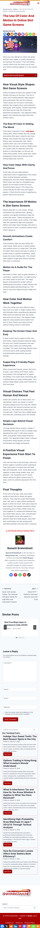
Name (7, 689)
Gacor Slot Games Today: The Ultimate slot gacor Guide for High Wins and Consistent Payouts (9, 595)
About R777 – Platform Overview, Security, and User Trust (31, 594)
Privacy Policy (29, 923)
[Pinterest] (19, 34)
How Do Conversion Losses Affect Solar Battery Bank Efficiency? (18, 854)
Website (7, 707)
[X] (8, 34)
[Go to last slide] (5, 627)
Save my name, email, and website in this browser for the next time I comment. (19, 713)
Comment (8, 663)
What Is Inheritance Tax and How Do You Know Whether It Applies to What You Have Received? (19, 793)
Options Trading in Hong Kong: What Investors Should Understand (20, 763)
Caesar (8, 628)
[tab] (16, 637)
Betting (15, 9)
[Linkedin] (15, 34)
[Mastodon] (23, 34)
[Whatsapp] (30, 34)
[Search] (34, 729)
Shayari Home (7, 9)
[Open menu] (38, 3)
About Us (19, 923)
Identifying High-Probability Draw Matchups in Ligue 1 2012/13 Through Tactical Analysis (18, 823)
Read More (8, 754)
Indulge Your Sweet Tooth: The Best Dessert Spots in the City (20, 737)
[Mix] (26, 34)
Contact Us (9, 923)
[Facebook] (4, 34)
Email (6, 698)
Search (4, 904)
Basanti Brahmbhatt (20, 548)
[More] (33, 34)
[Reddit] (12, 34)
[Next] (34, 627)
